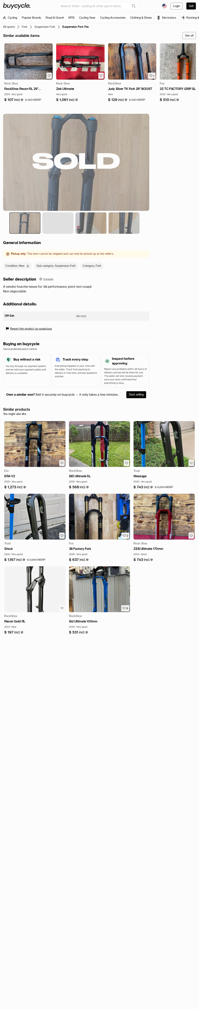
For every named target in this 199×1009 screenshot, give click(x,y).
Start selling (136, 394)
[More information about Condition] (28, 266)
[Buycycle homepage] (16, 6)
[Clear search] (134, 6)
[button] (14, 100)
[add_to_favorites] (49, 76)
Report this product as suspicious (31, 328)
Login (176, 6)
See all (189, 35)
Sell (191, 6)
